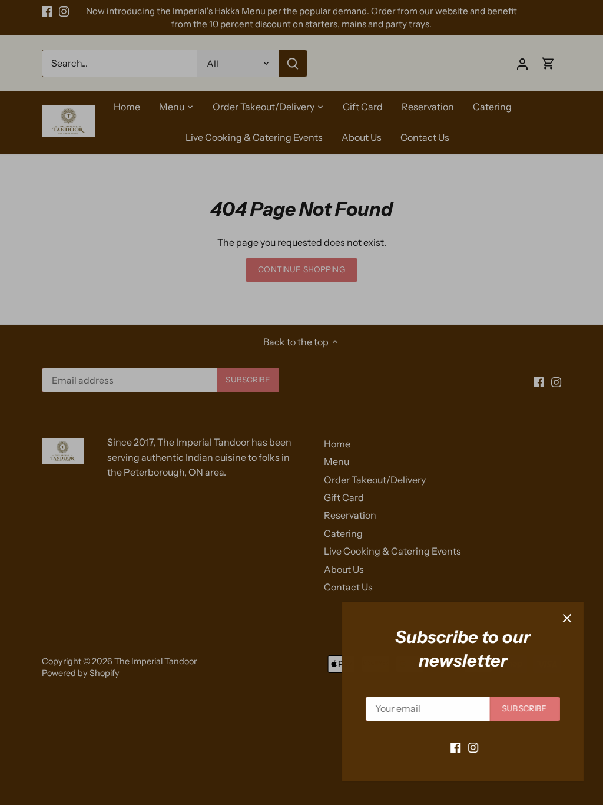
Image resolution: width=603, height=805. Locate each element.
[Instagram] (469, 746)
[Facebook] (451, 746)
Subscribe (520, 708)
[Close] (563, 618)
